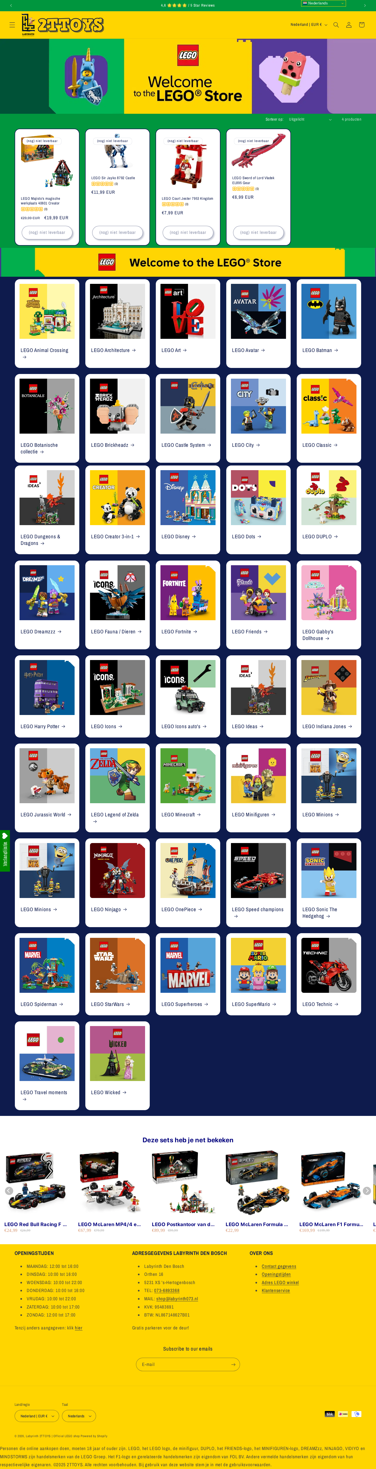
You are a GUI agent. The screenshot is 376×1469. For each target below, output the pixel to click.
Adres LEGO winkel (280, 1282)
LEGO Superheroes (182, 1004)
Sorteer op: (275, 119)
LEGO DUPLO (317, 536)
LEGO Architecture (110, 350)
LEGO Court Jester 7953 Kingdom (187, 198)
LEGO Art (171, 350)
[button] (12, 24)
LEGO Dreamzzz (38, 631)
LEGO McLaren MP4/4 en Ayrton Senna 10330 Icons (110, 1224)
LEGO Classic (317, 445)
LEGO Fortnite (176, 631)
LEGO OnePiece (179, 909)
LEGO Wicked (106, 1092)
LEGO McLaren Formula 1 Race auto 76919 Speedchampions (256, 1224)
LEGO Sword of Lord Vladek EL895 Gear (253, 180)
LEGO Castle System (183, 445)
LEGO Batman (317, 350)
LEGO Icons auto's (181, 726)
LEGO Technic (318, 1004)
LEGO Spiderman (39, 1004)
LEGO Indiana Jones (324, 726)
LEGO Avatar (245, 350)
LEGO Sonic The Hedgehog (320, 912)
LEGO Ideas (244, 726)
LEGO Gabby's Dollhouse (318, 634)
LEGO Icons (103, 726)
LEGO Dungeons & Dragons (40, 540)
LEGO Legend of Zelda (115, 814)
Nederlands (317, 3)
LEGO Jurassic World (43, 814)
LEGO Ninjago (106, 909)
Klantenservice (276, 1291)
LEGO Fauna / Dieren (113, 631)
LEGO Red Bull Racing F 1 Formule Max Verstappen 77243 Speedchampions (34, 1224)
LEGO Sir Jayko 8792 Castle (113, 178)
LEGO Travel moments (44, 1092)
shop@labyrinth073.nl (177, 1299)
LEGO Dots (243, 536)
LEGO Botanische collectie (39, 448)
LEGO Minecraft (178, 814)
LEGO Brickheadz (109, 445)
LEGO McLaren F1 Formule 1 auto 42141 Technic (331, 1224)
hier (79, 1328)
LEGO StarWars (107, 1004)
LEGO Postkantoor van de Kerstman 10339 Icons (183, 1224)
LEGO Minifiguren (250, 814)
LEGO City (243, 445)
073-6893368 (166, 1291)
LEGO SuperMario (251, 1004)
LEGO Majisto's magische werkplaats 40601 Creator (40, 201)
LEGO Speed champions (258, 909)
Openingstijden (276, 1274)
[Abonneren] (233, 1364)
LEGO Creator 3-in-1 (112, 536)
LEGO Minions (318, 814)
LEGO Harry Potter (40, 726)
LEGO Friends (247, 631)
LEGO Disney (176, 536)
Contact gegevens (279, 1266)
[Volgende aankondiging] (365, 5)
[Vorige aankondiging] (11, 5)
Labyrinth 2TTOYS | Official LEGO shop (53, 1436)
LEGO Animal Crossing (45, 350)
